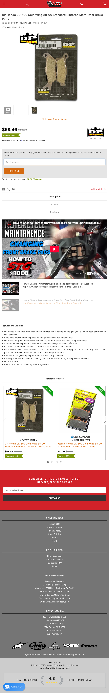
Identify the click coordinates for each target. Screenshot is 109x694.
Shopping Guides (54, 575)
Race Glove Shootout (54, 581)
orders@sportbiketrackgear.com (54, 668)
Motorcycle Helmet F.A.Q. (54, 584)
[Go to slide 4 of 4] (61, 462)
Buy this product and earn (22, 179)
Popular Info (54, 550)
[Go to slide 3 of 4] (57, 462)
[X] (8, 189)
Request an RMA (54, 563)
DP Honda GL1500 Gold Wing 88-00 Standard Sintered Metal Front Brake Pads (28, 445)
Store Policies (54, 534)
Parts (54, 566)
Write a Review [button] (40, 23)
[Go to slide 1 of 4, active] (48, 462)
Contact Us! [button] (17, 686)
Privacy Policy (54, 530)
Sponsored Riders (54, 559)
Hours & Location (54, 527)
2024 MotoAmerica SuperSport (54, 601)
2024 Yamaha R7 (54, 630)
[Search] (27, 4)
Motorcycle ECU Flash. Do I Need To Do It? (54, 588)
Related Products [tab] (55, 378)
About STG (55, 524)
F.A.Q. (54, 541)
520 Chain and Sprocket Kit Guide (54, 598)
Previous (4, 420)
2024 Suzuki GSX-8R (54, 623)
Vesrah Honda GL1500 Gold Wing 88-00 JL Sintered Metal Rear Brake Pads (79, 445)
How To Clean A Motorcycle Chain (54, 595)
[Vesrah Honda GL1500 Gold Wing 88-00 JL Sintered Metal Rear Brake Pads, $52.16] (81, 410)
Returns (54, 537)
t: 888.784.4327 (54, 662)
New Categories (54, 611)
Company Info (54, 518)
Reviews (54, 212)
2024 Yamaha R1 (54, 634)
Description (54, 196)
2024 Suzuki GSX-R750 (54, 627)
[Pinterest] (13, 189)
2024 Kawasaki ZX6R (54, 620)
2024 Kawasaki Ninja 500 (54, 617)
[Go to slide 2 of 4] (52, 462)
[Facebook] (3, 189)
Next (105, 420)
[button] (14, 687)
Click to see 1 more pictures (54, 119)
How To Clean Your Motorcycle (54, 591)
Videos (54, 204)
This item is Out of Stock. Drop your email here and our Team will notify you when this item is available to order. (52, 154)
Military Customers (54, 556)
